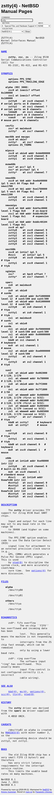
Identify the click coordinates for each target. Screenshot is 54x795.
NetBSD (45, 790)
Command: (6, 17)
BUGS (4, 749)
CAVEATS (6, 724)
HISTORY (6, 702)
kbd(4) (12, 691)
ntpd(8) (18, 562)
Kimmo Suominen (8, 792)
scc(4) (5, 694)
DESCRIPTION (9, 504)
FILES (4, 581)
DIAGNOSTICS (9, 617)
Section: (6, 23)
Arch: (42, 23)
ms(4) (23, 691)
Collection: (7, 28)
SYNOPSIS (7, 73)
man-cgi (29, 792)
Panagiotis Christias (43, 792)
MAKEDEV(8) (12, 732)
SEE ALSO (7, 686)
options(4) (38, 570)
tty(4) (17, 694)
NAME (4, 51)
